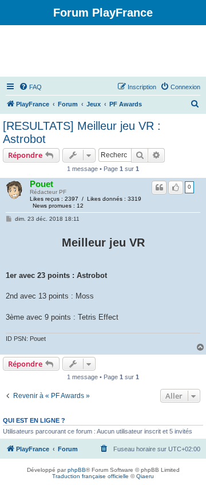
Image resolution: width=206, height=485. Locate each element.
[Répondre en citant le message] (159, 187)
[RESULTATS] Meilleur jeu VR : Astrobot (82, 132)
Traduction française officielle (90, 476)
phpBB (77, 470)
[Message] (9, 219)
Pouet (41, 184)
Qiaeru (145, 476)
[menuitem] (30, 87)
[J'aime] (175, 187)
